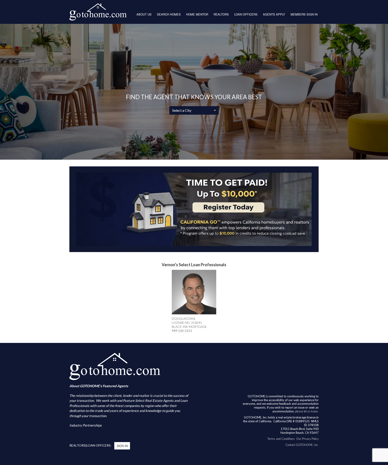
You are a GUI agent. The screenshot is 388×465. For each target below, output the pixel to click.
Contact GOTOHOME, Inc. (302, 445)
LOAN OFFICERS (246, 14)
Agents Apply (274, 14)
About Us (144, 14)
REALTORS (221, 14)
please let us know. (307, 411)
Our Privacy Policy (307, 438)
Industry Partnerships (85, 425)
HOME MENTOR (197, 14)
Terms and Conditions (281, 438)
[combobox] (194, 110)
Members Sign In (304, 14)
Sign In (122, 446)
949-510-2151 (182, 331)
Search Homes (169, 14)
